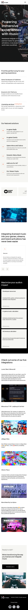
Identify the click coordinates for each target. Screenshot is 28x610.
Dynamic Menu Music (14, 155)
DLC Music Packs (13, 171)
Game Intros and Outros (15, 146)
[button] (25, 2)
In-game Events (12, 137)
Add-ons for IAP (12, 163)
